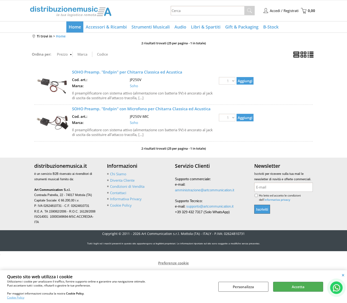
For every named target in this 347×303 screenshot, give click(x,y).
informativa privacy (277, 200)
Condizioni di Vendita (127, 186)
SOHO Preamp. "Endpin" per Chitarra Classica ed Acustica (127, 72)
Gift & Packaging (241, 27)
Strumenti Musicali (150, 27)
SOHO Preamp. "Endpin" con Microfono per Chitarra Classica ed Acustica (141, 108)
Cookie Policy (15, 297)
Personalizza (243, 286)
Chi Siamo (118, 174)
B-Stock (271, 27)
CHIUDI (343, 275)
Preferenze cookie (173, 263)
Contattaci (118, 192)
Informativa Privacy (126, 199)
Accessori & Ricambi (106, 27)
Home (75, 27)
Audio (180, 27)
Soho (134, 85)
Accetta (298, 286)
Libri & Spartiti (205, 27)
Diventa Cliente (122, 180)
